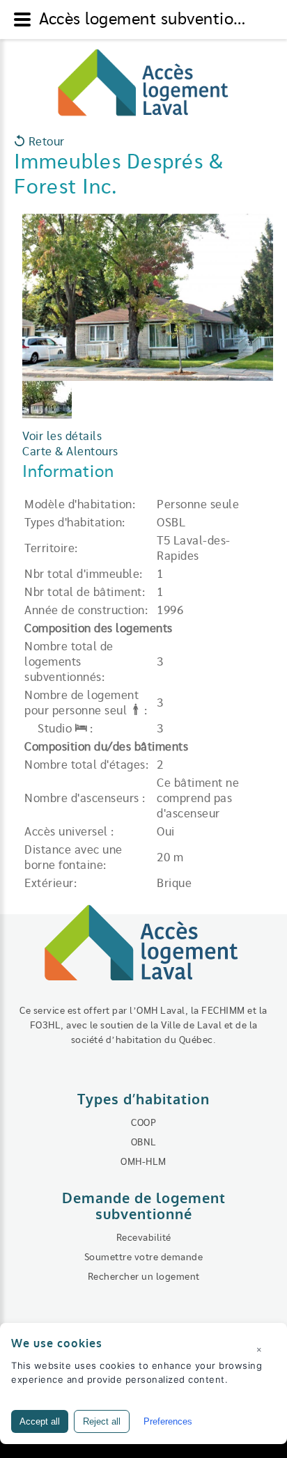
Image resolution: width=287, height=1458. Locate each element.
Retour (45, 142)
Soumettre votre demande (143, 1257)
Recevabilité (143, 1238)
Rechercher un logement (144, 1277)
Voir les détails (62, 436)
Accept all (40, 1421)
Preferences (168, 1421)
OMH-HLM (143, 1162)
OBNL (144, 1142)
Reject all (102, 1421)
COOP (143, 1123)
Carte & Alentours (70, 451)
